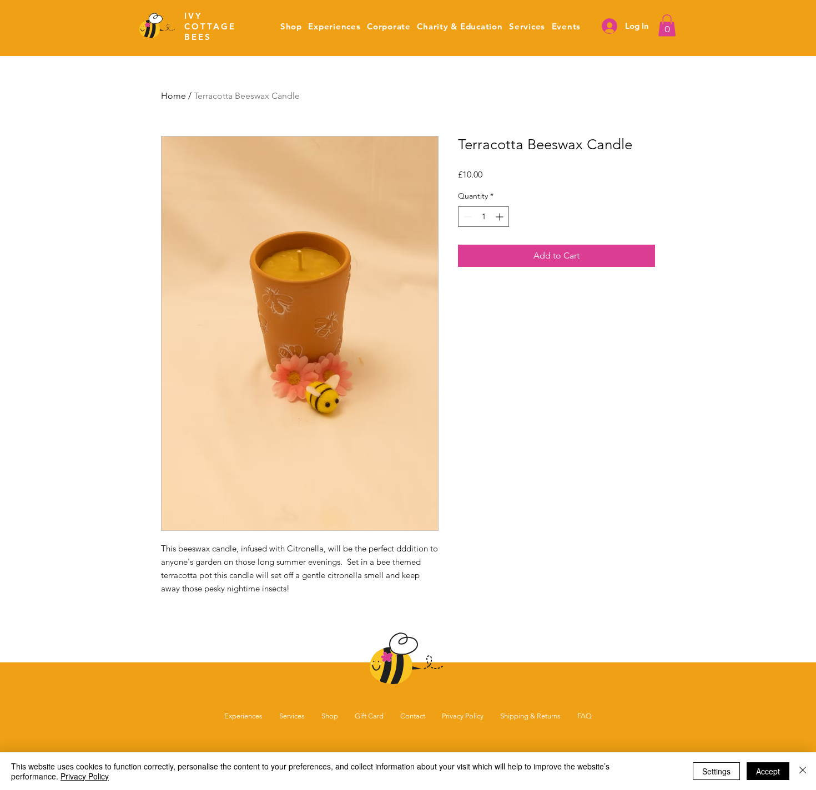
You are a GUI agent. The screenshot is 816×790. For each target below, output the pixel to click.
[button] (389, 26)
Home (173, 95)
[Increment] (500, 216)
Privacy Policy (85, 776)
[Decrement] (467, 216)
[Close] (802, 771)
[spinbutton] (483, 216)
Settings (716, 771)
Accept (768, 771)
